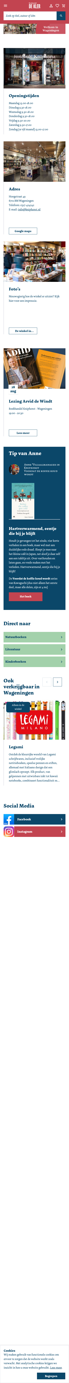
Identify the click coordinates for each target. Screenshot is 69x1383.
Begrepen (51, 1376)
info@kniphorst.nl (29, 209)
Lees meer (56, 1367)
